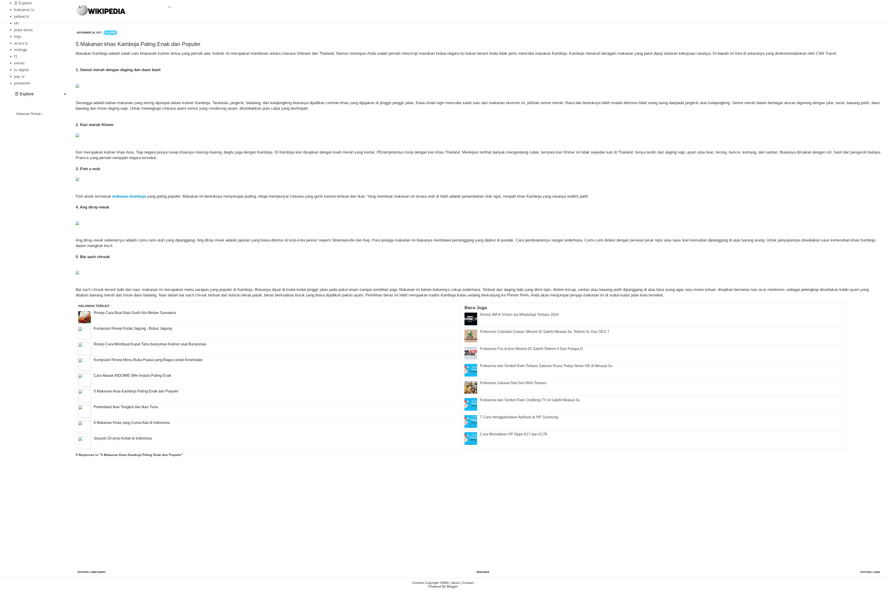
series (19, 63)
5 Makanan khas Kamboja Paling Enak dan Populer (136, 391)
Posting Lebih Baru (91, 572)
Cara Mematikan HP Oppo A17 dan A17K (514, 434)
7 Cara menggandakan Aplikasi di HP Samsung (519, 417)
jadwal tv (21, 16)
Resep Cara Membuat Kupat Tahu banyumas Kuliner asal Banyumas (150, 344)
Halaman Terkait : (29, 114)
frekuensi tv (24, 10)
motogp (20, 50)
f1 (15, 56)
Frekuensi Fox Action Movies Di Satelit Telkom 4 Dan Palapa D (531, 349)
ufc (16, 23)
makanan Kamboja (129, 196)
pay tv (19, 76)
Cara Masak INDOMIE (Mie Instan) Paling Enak (132, 375)
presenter (22, 83)
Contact (468, 583)
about (455, 583)
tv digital (21, 70)
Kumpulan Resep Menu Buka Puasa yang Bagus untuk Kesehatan (148, 360)
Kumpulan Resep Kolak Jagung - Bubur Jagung (133, 328)
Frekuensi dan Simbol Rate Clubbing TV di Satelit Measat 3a (530, 400)
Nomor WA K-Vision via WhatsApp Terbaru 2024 (519, 315)
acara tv (21, 43)
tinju (17, 36)
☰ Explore (24, 3)
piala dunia (23, 30)
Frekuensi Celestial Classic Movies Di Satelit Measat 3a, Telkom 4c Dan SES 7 (544, 332)
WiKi (445, 583)
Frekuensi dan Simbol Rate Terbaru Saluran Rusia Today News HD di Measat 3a (546, 366)
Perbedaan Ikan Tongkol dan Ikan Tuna (126, 407)
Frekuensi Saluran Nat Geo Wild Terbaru (513, 383)
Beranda (483, 572)
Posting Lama (870, 572)
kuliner (110, 32)
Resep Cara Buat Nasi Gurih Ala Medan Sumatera (135, 313)
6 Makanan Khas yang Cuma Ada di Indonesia (132, 423)
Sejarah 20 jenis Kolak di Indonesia (123, 438)
